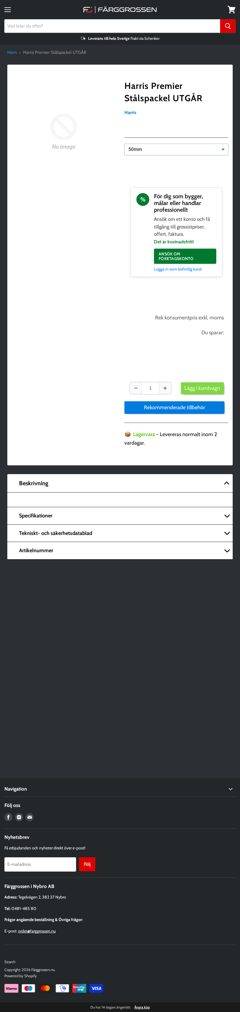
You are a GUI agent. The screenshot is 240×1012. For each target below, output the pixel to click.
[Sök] (228, 26)
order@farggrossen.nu (37, 931)
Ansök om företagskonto (176, 256)
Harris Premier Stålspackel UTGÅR (163, 92)
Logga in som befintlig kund (178, 269)
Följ (87, 864)
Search (10, 961)
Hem (12, 52)
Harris (130, 112)
